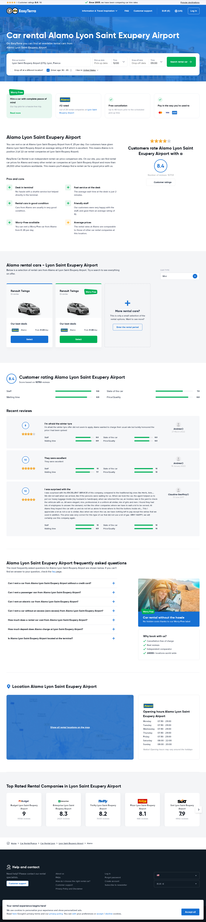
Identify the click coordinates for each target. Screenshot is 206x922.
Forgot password (113, 877)
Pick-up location (18, 60)
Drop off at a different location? (28, 70)
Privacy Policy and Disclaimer (69, 888)
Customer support (143, 11)
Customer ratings (162, 182)
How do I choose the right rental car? (73, 881)
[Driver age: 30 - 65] (48, 70)
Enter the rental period (128, 327)
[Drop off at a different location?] (11, 70)
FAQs (58, 877)
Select (29, 339)
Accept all (190, 912)
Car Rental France (28, 843)
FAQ (127, 11)
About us (60, 873)
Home (14, 843)
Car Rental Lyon (47, 843)
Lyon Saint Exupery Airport (71, 843)
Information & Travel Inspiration (98, 11)
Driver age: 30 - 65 (59, 70)
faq (53, 571)
